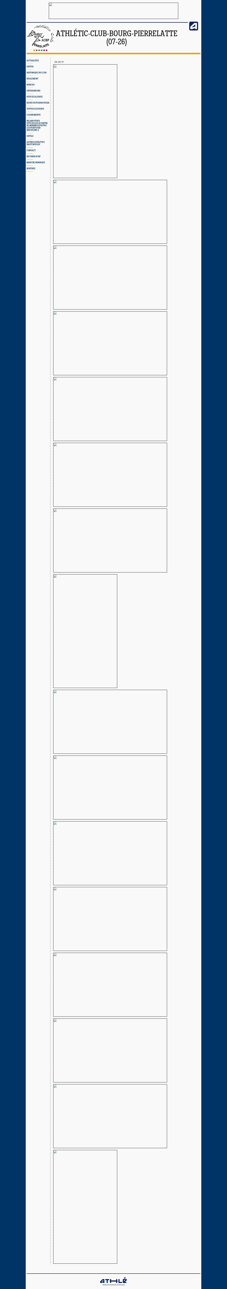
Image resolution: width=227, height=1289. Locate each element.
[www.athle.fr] (193, 29)
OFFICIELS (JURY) (34, 97)
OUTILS (30, 136)
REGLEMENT (32, 79)
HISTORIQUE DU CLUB (36, 73)
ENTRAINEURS (33, 91)
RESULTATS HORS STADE (38, 103)
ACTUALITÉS (33, 61)
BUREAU (31, 85)
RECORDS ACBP (34, 156)
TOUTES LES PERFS (35, 109)
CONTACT (31, 150)
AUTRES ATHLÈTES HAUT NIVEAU (36, 143)
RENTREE (31, 168)
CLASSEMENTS (33, 115)
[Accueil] (40, 50)
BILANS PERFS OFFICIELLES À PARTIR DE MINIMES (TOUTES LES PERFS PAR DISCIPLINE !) (37, 125)
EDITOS (30, 67)
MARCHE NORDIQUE (36, 162)
